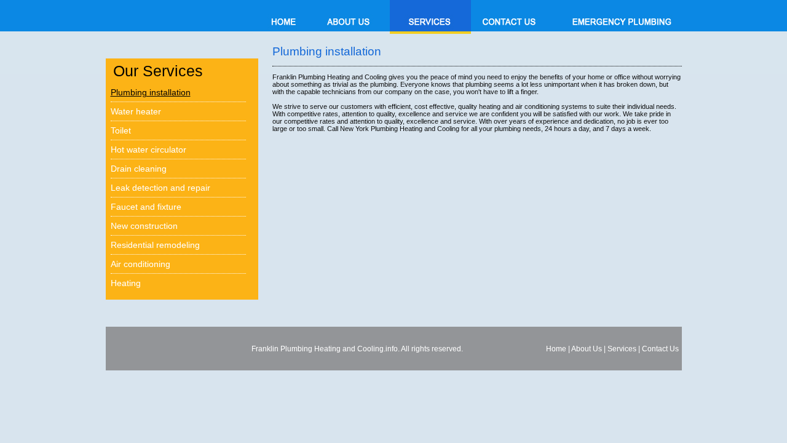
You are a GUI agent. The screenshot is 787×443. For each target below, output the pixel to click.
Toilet (121, 130)
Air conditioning (140, 264)
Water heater (136, 111)
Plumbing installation (151, 92)
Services (621, 349)
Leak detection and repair (160, 188)
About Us (586, 349)
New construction (144, 226)
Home (556, 349)
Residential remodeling (155, 245)
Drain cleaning (139, 169)
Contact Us (660, 349)
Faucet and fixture (146, 207)
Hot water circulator (148, 149)
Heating (126, 283)
